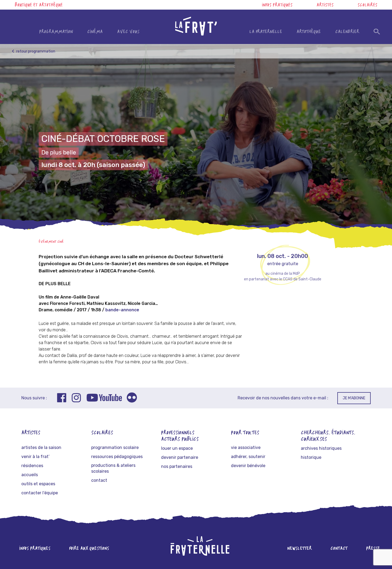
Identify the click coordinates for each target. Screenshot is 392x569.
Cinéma (95, 32)
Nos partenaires (176, 466)
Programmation (56, 32)
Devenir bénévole (248, 465)
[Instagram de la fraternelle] (76, 398)
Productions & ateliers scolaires (113, 468)
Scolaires (367, 5)
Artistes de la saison (41, 447)
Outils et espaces (38, 483)
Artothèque (309, 32)
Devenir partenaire (179, 457)
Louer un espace (177, 448)
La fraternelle (265, 32)
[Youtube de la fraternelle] (104, 398)
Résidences (32, 465)
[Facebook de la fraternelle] (61, 398)
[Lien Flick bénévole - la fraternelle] (132, 398)
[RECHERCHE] (377, 33)
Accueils (29, 474)
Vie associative (246, 447)
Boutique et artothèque (39, 5)
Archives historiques (321, 448)
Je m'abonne (354, 398)
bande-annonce (122, 309)
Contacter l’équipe (39, 492)
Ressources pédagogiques (117, 456)
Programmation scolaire (115, 447)
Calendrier (347, 32)
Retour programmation (35, 51)
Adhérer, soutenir (248, 456)
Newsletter (299, 548)
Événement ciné (51, 242)
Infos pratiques (277, 5)
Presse (373, 548)
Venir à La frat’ (35, 456)
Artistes (325, 5)
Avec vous (128, 32)
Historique (311, 457)
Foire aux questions (89, 548)
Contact (99, 480)
